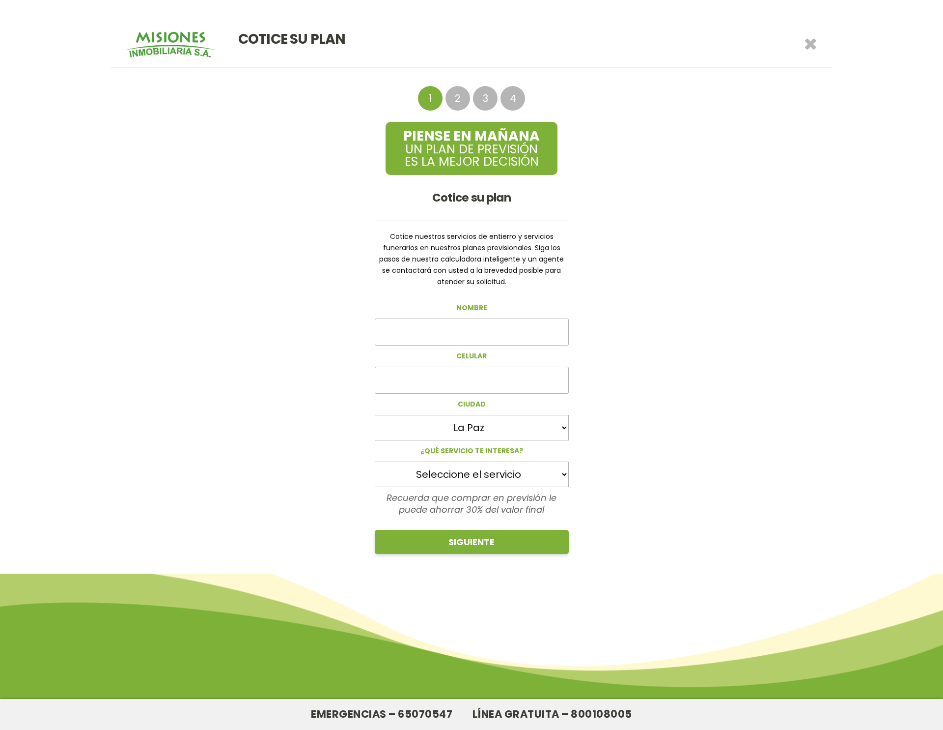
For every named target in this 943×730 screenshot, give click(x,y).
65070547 (425, 714)
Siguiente (471, 542)
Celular (471, 356)
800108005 (601, 714)
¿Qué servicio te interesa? (471, 451)
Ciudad (472, 404)
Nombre (471, 308)
